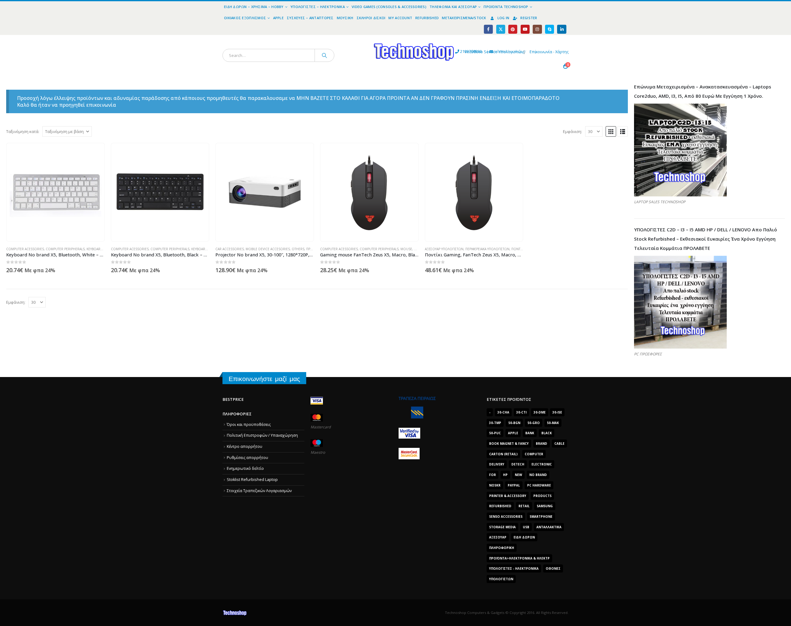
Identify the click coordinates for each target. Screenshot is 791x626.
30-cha (503, 412)
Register (528, 17)
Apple (278, 17)
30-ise (557, 412)
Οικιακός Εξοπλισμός (245, 17)
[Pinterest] (512, 29)
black (546, 433)
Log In (503, 17)
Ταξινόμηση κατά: (22, 131)
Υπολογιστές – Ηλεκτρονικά (317, 6)
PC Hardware (539, 485)
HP (505, 475)
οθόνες (553, 568)
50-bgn (514, 423)
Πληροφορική (501, 548)
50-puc (495, 433)
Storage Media (502, 527)
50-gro (533, 423)
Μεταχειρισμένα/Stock (464, 17)
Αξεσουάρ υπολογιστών (444, 249)
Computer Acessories (25, 249)
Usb (526, 527)
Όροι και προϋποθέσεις (249, 424)
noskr (495, 485)
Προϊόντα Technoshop (506, 6)
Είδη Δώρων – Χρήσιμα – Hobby (254, 6)
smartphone (541, 516)
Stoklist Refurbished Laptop (252, 479)
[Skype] (549, 29)
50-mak (553, 423)
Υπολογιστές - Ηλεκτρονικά (514, 568)
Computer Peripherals (65, 249)
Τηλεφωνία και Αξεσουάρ (453, 6)
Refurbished (427, 17)
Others (298, 249)
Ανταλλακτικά (548, 527)
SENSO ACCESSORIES (505, 516)
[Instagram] (537, 29)
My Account (400, 17)
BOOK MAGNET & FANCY (509, 443)
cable (559, 443)
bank (529, 433)
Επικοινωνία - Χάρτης (549, 51)
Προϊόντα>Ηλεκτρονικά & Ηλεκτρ (519, 558)
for (492, 475)
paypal (514, 485)
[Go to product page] (55, 192)
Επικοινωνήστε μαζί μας (264, 379)
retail (524, 506)
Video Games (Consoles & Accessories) (389, 6)
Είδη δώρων (524, 537)
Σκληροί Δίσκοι (371, 17)
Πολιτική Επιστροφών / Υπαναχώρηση (262, 435)
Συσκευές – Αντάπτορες (310, 17)
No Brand (538, 475)
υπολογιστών (501, 579)
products (542, 496)
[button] (611, 131)
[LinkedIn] (561, 29)
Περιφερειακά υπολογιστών (487, 249)
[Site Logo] (357, 38)
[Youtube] (525, 29)
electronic (541, 464)
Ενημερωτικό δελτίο (245, 468)
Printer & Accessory (507, 496)
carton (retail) (503, 454)
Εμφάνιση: (572, 131)
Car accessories (229, 249)
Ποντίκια (518, 249)
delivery (496, 464)
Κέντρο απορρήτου (244, 446)
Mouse (406, 249)
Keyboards (96, 249)
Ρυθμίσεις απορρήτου (247, 457)
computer (534, 454)
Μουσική (345, 17)
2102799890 (459, 51)
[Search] (324, 55)
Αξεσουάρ (497, 537)
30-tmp (495, 423)
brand (541, 443)
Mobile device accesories (268, 249)
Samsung (545, 506)
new (518, 475)
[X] (500, 29)
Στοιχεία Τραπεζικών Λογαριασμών (259, 490)
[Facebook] (488, 29)
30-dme (540, 412)
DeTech (517, 464)
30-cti (521, 412)
